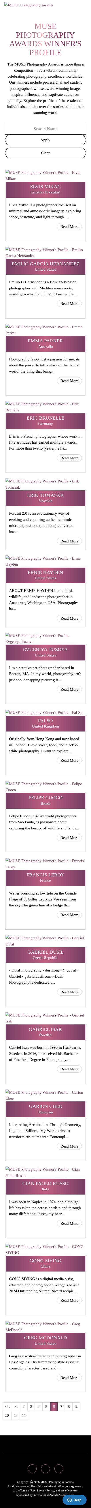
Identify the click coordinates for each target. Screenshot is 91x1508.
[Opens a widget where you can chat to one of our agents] (74, 1500)
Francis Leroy (45, 875)
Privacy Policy (45, 1490)
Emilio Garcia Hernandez (45, 263)
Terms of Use (28, 1490)
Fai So (45, 720)
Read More (69, 226)
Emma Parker (45, 340)
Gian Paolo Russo (45, 1183)
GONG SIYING (45, 1260)
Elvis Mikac (45, 186)
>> (24, 1415)
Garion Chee (45, 1106)
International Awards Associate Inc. (54, 1495)
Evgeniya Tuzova (45, 649)
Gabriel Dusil (45, 952)
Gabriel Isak (45, 1029)
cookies (73, 1490)
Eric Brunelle (45, 418)
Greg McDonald (45, 1337)
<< (7, 1406)
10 (7, 1415)
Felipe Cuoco (45, 797)
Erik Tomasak (45, 495)
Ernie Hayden (45, 572)
